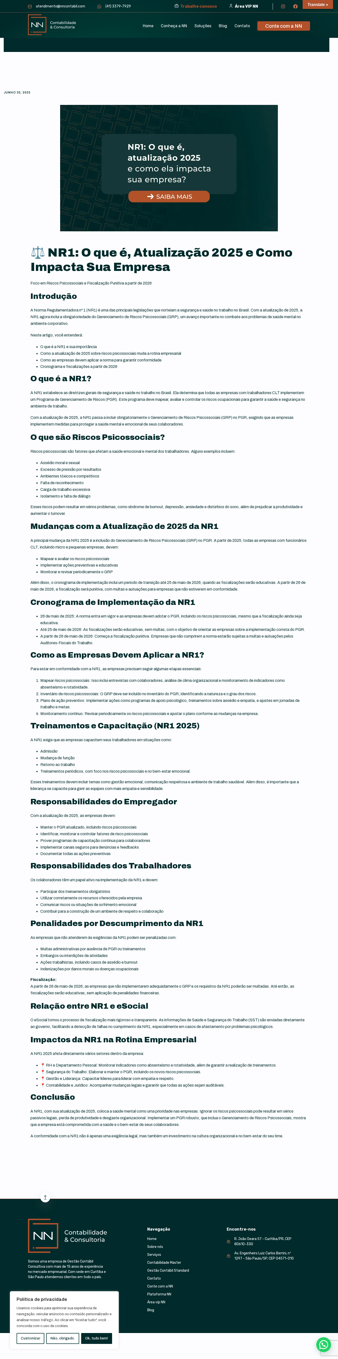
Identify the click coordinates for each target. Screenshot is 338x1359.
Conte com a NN (283, 26)
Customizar (30, 1338)
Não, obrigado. (62, 1338)
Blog (223, 26)
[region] (64, 1320)
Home (148, 26)
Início (12, 45)
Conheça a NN (174, 26)
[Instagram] (283, 6)
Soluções (202, 26)
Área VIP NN (246, 6)
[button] (202, 26)
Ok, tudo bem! (96, 1338)
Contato (242, 26)
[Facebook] (295, 6)
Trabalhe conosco (198, 6)
